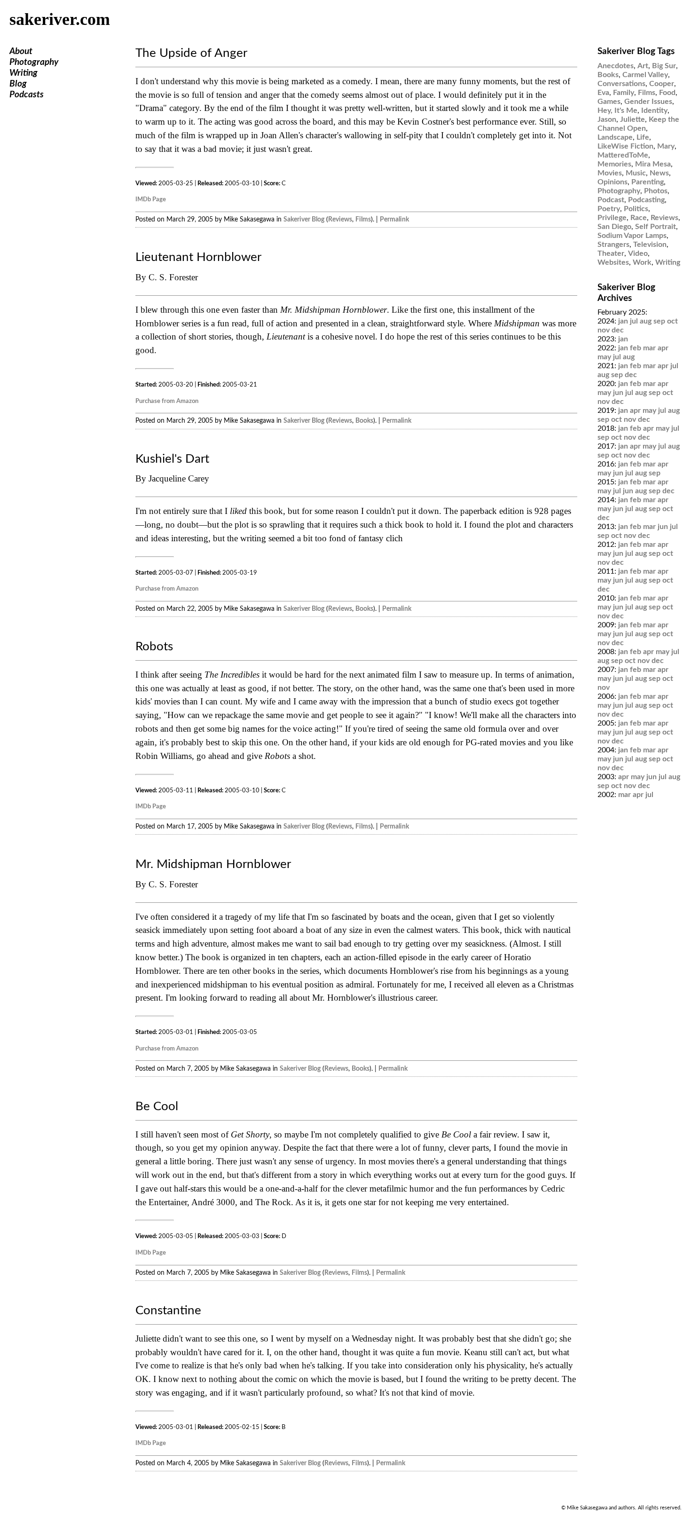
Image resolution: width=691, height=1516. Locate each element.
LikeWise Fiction (625, 146)
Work (642, 262)
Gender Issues (648, 101)
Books (364, 420)
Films (363, 219)
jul (634, 321)
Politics (636, 209)
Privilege (612, 217)
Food (667, 92)
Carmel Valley (645, 75)
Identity (654, 110)
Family (623, 92)
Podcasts (26, 94)
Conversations (621, 83)
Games (608, 101)
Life (642, 137)
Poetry (608, 209)
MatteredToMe (622, 155)
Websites (613, 262)
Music (636, 173)
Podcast (610, 200)
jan (623, 321)
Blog (18, 83)
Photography (33, 62)
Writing (23, 73)
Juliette (632, 119)
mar (649, 348)
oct (672, 321)
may (604, 357)
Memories (614, 164)
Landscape (615, 137)
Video (638, 253)
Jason (606, 119)
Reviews (340, 219)
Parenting (647, 182)
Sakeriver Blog (303, 219)
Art (642, 66)
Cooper (661, 83)
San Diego (614, 226)
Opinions (612, 182)
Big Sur (664, 66)
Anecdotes (615, 66)
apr (663, 348)
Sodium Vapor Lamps (632, 235)
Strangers (613, 244)
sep (659, 321)
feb (635, 348)
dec (618, 330)
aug (646, 321)
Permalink (394, 219)
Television (650, 244)
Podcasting (646, 200)
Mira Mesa (653, 164)
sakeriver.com (59, 19)
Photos (655, 191)
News (659, 173)
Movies (609, 173)
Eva (603, 92)
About (20, 51)
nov (603, 330)
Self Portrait (655, 226)
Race (638, 217)
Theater (610, 253)
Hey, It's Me (617, 110)
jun (618, 392)
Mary (666, 146)
